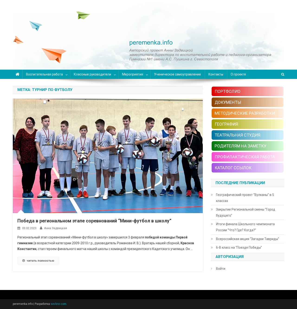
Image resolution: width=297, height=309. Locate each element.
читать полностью (40, 260)
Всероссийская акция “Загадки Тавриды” (247, 239)
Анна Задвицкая (55, 228)
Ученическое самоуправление (177, 74)
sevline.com (58, 304)
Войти (220, 268)
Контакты (215, 74)
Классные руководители (92, 74)
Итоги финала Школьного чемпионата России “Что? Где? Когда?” (245, 227)
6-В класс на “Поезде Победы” (239, 247)
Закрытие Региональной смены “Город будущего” (245, 212)
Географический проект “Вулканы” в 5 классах (245, 198)
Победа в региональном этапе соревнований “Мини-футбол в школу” (94, 221)
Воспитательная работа (44, 74)
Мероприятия (132, 74)
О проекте (238, 74)
